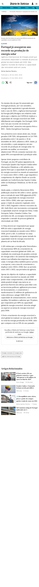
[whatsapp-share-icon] (3, 83)
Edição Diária (6, 8)
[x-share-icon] (6, 83)
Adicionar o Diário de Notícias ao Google (20, 337)
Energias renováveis (7, 353)
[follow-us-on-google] (35, 82)
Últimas (15, 8)
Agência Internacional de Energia (11, 356)
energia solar (18, 353)
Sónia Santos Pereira (8, 71)
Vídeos (30, 8)
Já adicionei (19, 341)
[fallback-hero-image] (8, 376)
